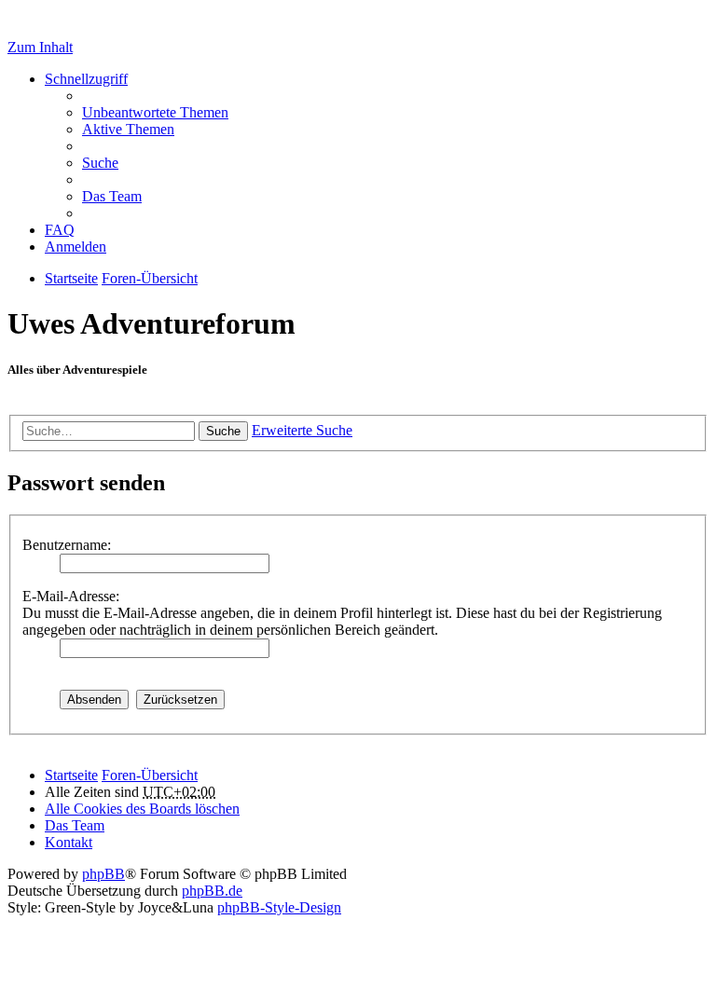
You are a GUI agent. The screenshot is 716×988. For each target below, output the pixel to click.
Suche (223, 431)
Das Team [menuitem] (112, 196)
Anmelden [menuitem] (75, 246)
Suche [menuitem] (100, 163)
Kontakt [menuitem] (68, 842)
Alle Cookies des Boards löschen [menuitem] (142, 808)
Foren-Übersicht (150, 775)
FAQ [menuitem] (60, 230)
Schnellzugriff (86, 79)
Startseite (71, 775)
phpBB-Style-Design (279, 907)
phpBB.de (212, 891)
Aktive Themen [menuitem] (128, 129)
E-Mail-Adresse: (70, 596)
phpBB (103, 874)
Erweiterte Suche (302, 430)
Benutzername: (66, 545)
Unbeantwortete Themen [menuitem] (155, 112)
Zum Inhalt (40, 47)
